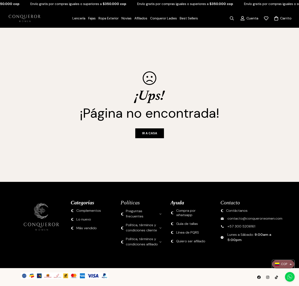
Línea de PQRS (187, 233)
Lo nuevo (83, 219)
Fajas (92, 18)
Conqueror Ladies (163, 18)
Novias (126, 18)
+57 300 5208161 (241, 226)
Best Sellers (189, 18)
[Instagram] (267, 277)
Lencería (78, 18)
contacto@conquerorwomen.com (254, 219)
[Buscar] (231, 18)
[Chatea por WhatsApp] (290, 277)
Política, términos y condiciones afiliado (142, 242)
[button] (283, 264)
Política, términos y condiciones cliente (141, 228)
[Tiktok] (276, 277)
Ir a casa (149, 133)
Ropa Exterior (108, 18)
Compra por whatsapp (186, 213)
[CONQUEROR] (21, 18)
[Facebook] (259, 277)
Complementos (88, 211)
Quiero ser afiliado (190, 241)
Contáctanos (237, 211)
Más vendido (86, 228)
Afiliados (140, 18)
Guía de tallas (187, 224)
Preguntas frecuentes (134, 214)
